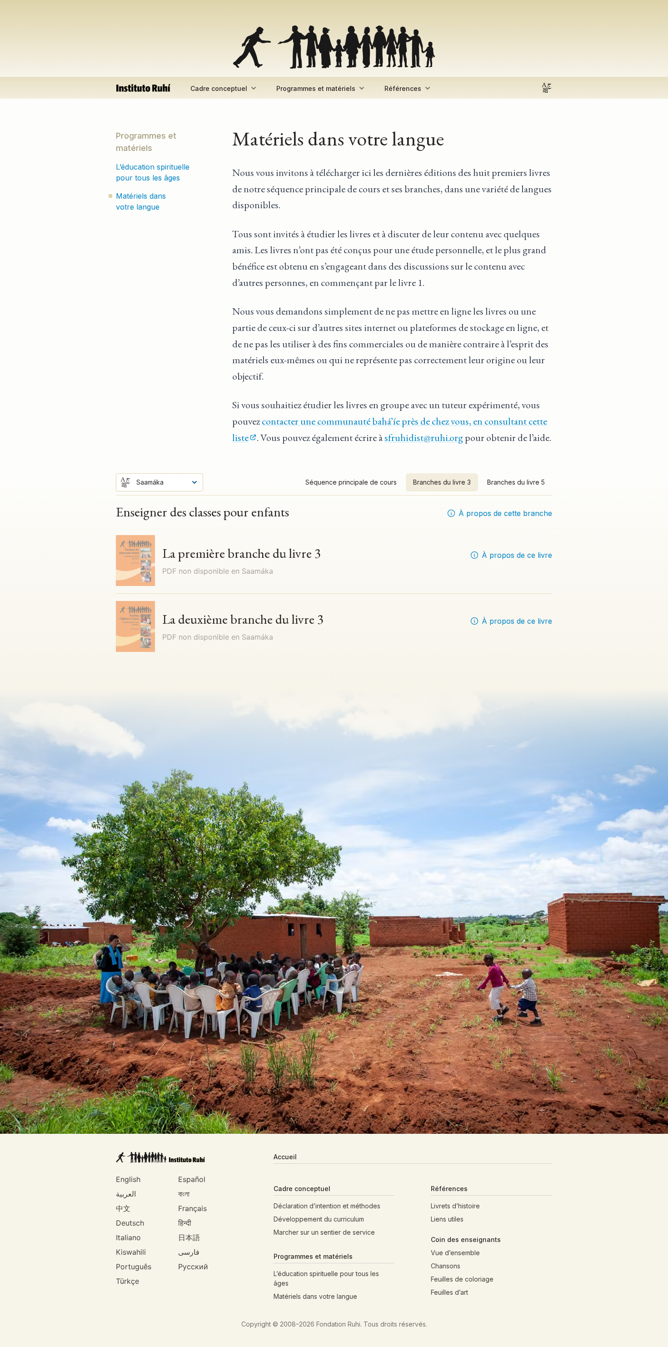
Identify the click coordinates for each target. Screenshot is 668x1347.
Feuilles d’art (449, 1292)
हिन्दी (184, 1222)
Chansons (445, 1266)
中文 (123, 1208)
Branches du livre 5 (516, 482)
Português (133, 1266)
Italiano (128, 1237)
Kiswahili (131, 1252)
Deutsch (130, 1222)
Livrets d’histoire (455, 1206)
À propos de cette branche (505, 513)
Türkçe (127, 1281)
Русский (193, 1266)
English (128, 1179)
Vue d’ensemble (455, 1253)
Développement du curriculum (319, 1219)
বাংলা (183, 1193)
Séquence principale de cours (351, 482)
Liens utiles (447, 1219)
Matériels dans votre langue (141, 201)
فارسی (188, 1252)
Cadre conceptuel (218, 88)
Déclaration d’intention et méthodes (327, 1206)
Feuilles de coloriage (462, 1279)
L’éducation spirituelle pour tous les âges (152, 172)
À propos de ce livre (517, 555)
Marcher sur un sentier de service (324, 1232)
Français (192, 1208)
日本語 (189, 1237)
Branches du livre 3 (442, 482)
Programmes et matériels (315, 88)
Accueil (285, 1157)
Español (191, 1179)
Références (402, 88)
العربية (126, 1193)
